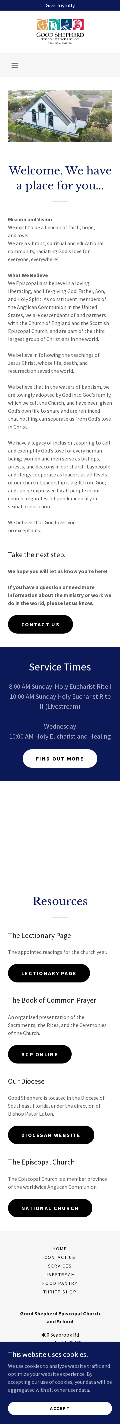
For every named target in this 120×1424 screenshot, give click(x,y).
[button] (14, 65)
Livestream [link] (60, 1274)
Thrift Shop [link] (59, 1292)
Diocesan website (51, 1135)
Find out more (60, 758)
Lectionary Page (49, 973)
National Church (50, 1208)
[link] (60, 32)
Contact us (40, 624)
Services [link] (60, 1266)
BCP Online (39, 1054)
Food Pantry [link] (59, 1283)
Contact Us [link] (60, 1257)
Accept (60, 1408)
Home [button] (60, 1249)
